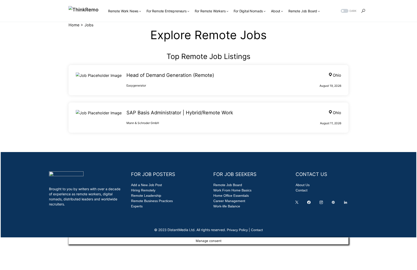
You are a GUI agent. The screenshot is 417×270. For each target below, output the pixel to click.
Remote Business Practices (152, 201)
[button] (348, 11)
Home (74, 24)
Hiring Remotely (143, 190)
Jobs (88, 24)
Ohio (337, 75)
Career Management (229, 201)
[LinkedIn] (346, 203)
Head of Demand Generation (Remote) (170, 75)
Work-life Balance (226, 206)
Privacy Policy (237, 230)
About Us (303, 185)
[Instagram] (322, 203)
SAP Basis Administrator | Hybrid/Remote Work (179, 113)
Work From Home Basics (232, 190)
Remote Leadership (146, 195)
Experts (137, 206)
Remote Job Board (227, 185)
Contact (301, 190)
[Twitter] (297, 203)
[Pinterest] (334, 203)
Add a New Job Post (146, 185)
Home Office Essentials (231, 195)
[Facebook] (310, 203)
